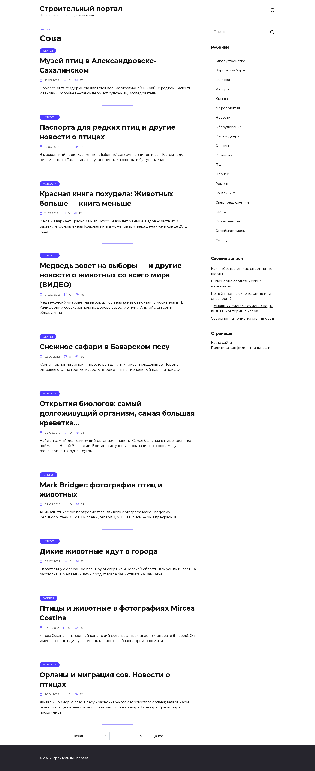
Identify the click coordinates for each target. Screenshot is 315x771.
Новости (223, 117)
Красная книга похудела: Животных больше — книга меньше (106, 199)
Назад (77, 736)
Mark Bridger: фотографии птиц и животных (101, 490)
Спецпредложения (232, 202)
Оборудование (229, 127)
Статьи (221, 212)
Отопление (225, 155)
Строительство (228, 221)
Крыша (222, 99)
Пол (219, 164)
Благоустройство (230, 61)
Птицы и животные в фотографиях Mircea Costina (117, 613)
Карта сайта (221, 343)
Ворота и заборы (230, 70)
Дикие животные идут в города (99, 551)
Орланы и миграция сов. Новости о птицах (105, 680)
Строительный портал (81, 8)
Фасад (221, 240)
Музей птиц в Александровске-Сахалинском (98, 66)
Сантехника (226, 193)
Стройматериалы (231, 231)
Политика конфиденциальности (241, 348)
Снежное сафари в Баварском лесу (105, 346)
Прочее (222, 174)
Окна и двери (228, 136)
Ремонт (222, 184)
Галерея (223, 80)
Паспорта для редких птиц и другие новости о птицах (108, 132)
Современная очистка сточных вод (242, 318)
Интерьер (224, 89)
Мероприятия (228, 108)
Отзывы (222, 146)
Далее (157, 736)
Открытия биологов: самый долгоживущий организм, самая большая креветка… (117, 413)
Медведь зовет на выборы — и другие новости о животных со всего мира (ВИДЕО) (111, 275)
